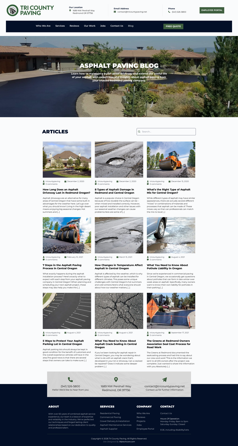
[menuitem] (116, 413)
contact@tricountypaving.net (132, 12)
